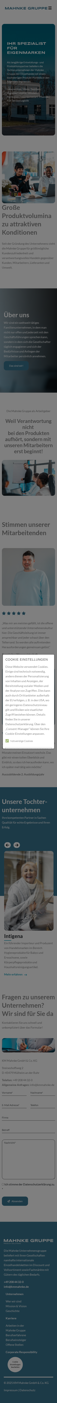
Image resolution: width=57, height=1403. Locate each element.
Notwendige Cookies (21, 741)
